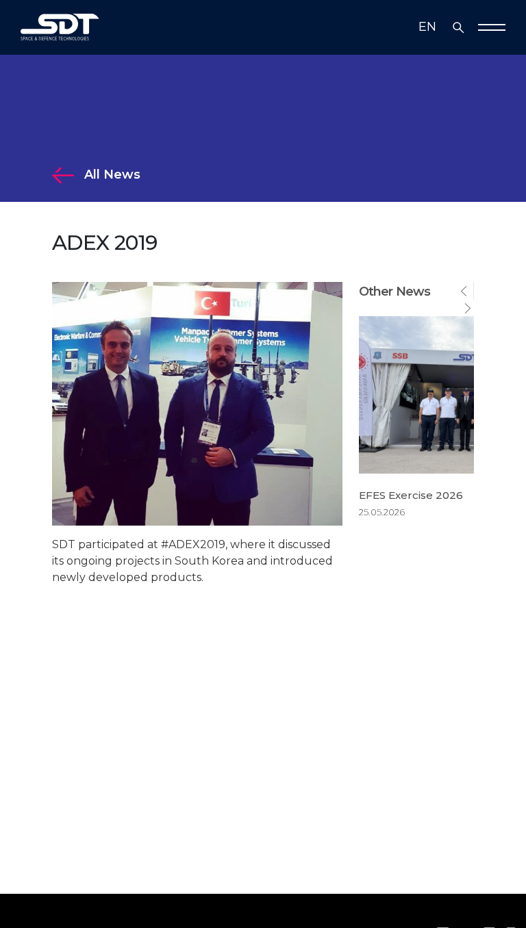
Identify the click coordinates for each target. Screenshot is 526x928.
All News (107, 174)
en (427, 26)
